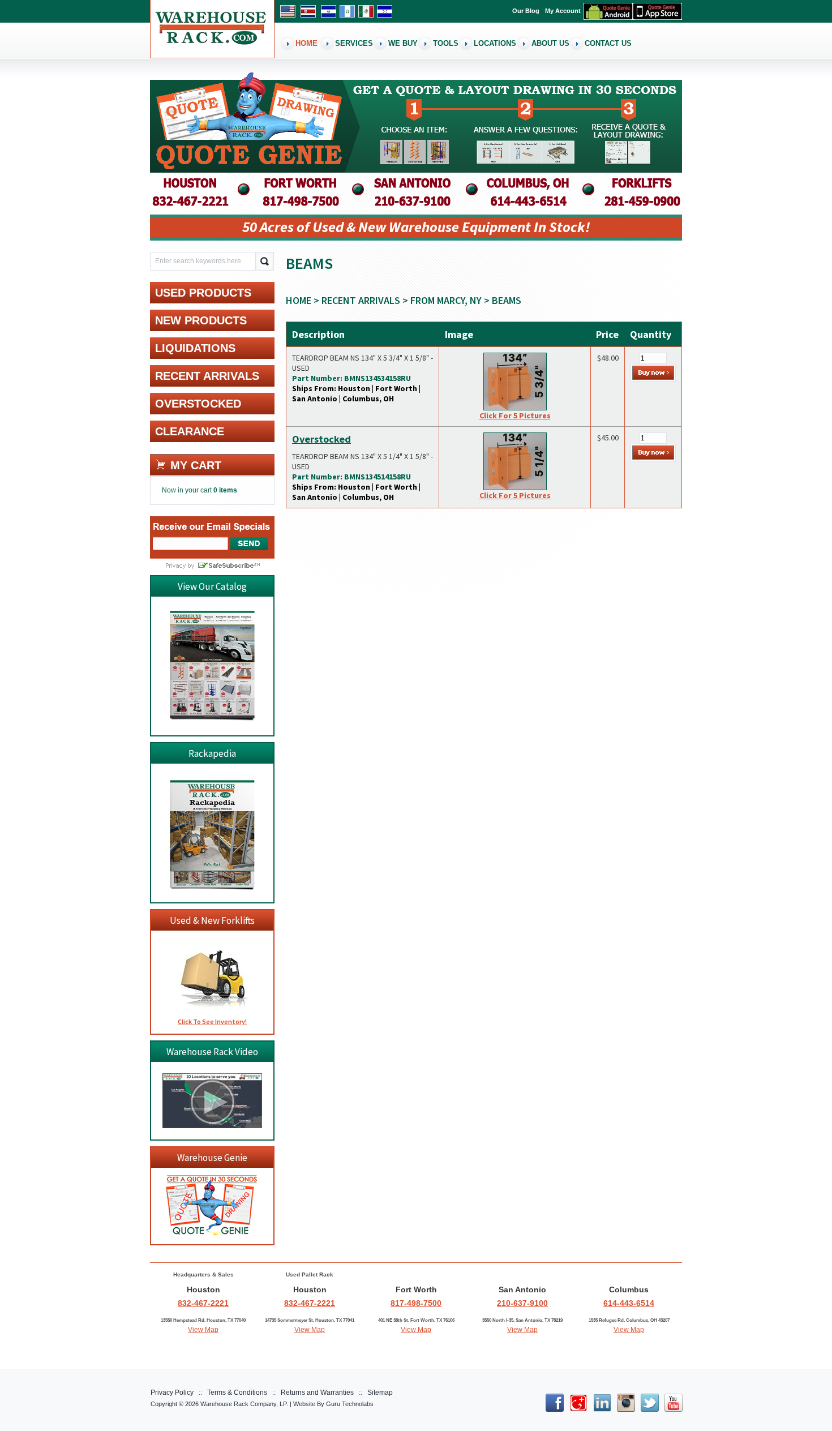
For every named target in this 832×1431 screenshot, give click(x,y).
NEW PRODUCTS (201, 320)
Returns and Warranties (317, 1392)
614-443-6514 (628, 1303)
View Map (203, 1330)
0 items (225, 490)
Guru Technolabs (350, 1403)
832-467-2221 (203, 1303)
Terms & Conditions (237, 1392)
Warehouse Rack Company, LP (243, 1403)
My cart (195, 465)
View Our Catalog (212, 586)
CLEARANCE (189, 431)
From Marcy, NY (446, 300)
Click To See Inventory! (212, 1021)
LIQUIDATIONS (195, 348)
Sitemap (380, 1392)
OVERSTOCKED (198, 403)
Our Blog (525, 10)
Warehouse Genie (212, 1157)
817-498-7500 (416, 1303)
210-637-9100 (522, 1303)
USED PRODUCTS (203, 292)
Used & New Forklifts (212, 920)
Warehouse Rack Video (212, 1052)
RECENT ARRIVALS (360, 300)
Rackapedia (212, 753)
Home (298, 300)
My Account (563, 10)
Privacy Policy (172, 1392)
